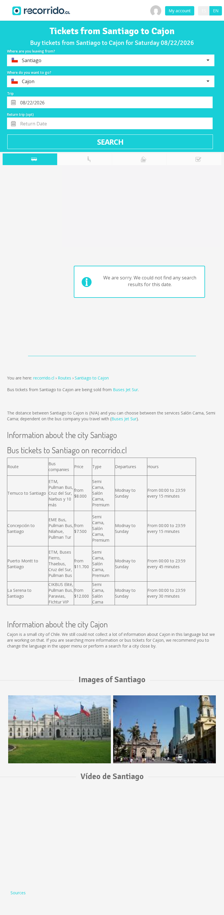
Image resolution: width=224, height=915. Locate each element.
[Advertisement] (26, 261)
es (204, 10)
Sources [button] (18, 892)
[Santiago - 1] (59, 729)
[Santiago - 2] (164, 729)
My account (180, 10)
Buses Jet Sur (125, 389)
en (215, 10)
